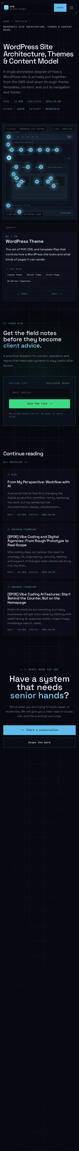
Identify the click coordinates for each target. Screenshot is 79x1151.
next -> (57, 294)
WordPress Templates (19, 281)
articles (21, 21)
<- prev (22, 294)
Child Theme (53, 275)
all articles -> (15, 462)
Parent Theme (34, 275)
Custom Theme (15, 275)
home (6, 21)
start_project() (60, 8)
